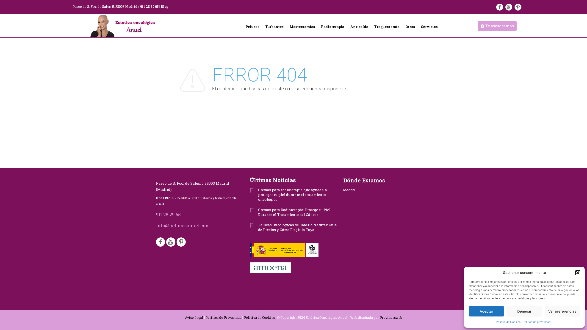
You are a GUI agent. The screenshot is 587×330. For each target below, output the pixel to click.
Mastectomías (302, 26)
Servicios (429, 26)
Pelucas (252, 26)
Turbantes (274, 26)
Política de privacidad (537, 322)
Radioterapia (332, 26)
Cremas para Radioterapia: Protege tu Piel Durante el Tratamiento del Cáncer (294, 212)
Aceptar (486, 311)
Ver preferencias (562, 311)
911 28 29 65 (149, 6)
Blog (164, 6)
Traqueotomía (386, 26)
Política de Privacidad (223, 317)
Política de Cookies (508, 322)
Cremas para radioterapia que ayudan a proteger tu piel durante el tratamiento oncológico (292, 194)
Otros (410, 26)
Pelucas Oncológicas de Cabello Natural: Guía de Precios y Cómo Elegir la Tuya (297, 227)
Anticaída (359, 26)
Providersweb (391, 317)
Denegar (524, 311)
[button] (578, 272)
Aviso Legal (194, 317)
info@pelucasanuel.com (183, 225)
